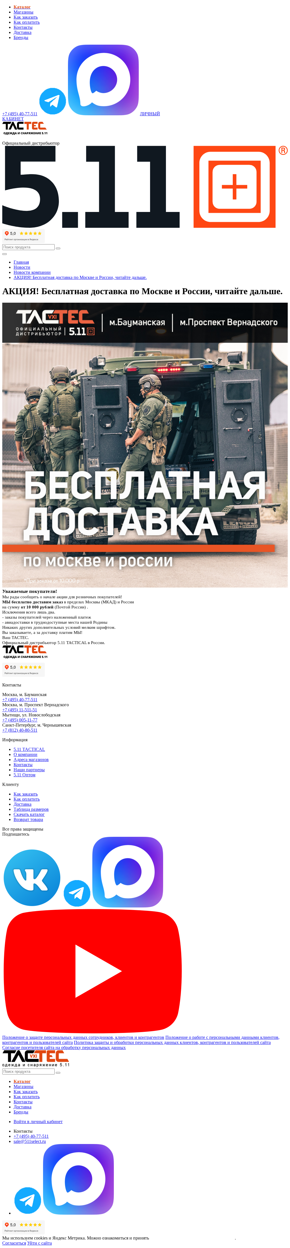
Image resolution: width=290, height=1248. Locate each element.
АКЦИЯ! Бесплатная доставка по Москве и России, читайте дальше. (80, 277)
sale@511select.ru (30, 1141)
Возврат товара (28, 819)
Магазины (23, 12)
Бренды (21, 37)
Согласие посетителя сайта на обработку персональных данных (64, 1047)
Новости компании (32, 272)
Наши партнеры (29, 769)
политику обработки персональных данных (192, 1238)
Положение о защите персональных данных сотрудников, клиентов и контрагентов (83, 1037)
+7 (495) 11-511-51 (19, 709)
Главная (21, 262)
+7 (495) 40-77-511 (19, 699)
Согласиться (14, 1243)
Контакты (23, 27)
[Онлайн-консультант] (53, 113)
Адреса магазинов (31, 759)
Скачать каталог (29, 814)
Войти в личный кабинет (38, 1121)
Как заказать (26, 17)
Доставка (22, 32)
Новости (22, 267)
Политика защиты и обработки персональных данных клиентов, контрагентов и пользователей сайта (172, 1042)
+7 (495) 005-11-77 (19, 720)
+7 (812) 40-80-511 (19, 730)
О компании (25, 754)
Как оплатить (27, 22)
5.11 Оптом (24, 774)
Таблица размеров (31, 809)
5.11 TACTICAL (29, 749)
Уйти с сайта (39, 1243)
